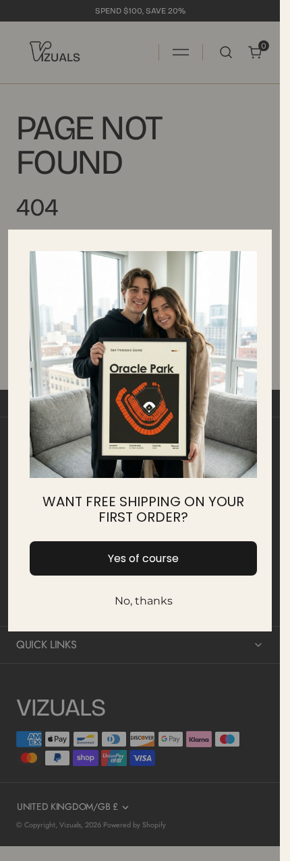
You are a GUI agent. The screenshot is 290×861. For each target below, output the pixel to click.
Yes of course (143, 558)
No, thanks (144, 600)
